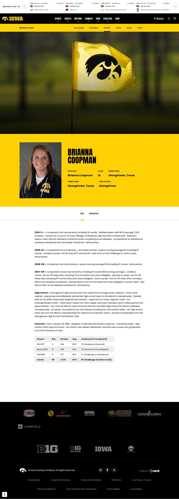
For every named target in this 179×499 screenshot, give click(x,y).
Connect (89, 18)
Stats (118, 27)
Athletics (107, 18)
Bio (82, 213)
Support (78, 18)
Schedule (93, 27)
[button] (25, 7)
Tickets (67, 18)
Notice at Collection (46, 489)
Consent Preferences (60, 480)
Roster (107, 27)
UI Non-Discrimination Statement (81, 489)
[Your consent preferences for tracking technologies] (4, 494)
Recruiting (79, 27)
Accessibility (136, 489)
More (140, 27)
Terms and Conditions (91, 480)
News (129, 27)
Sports (58, 18)
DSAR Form (116, 480)
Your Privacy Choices (141, 480)
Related (93, 213)
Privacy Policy (34, 480)
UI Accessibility (113, 489)
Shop (117, 18)
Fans (98, 18)
